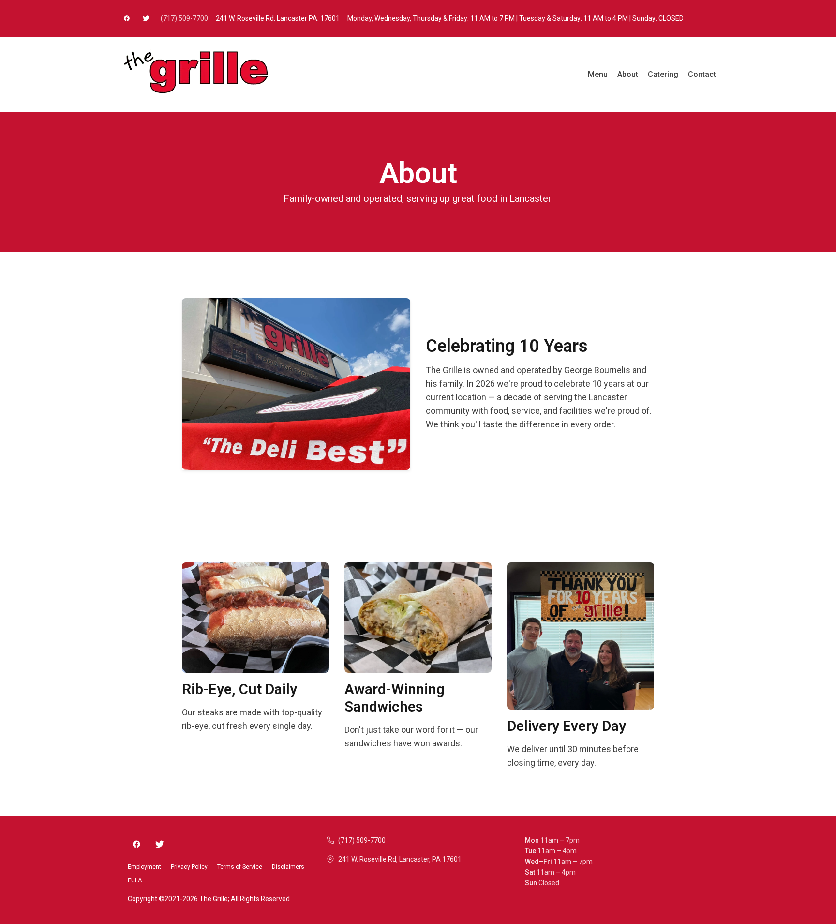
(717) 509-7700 (184, 18)
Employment (144, 866)
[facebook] (127, 18)
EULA (135, 880)
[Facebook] (136, 844)
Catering (663, 74)
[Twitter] (159, 844)
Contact (702, 74)
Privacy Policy (189, 866)
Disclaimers (288, 866)
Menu (598, 74)
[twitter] (146, 18)
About (627, 74)
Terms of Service (239, 866)
